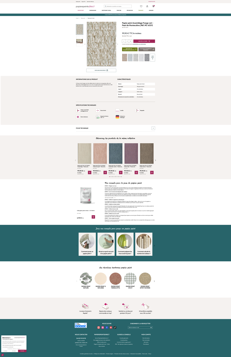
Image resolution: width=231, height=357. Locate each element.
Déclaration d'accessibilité (136, 353)
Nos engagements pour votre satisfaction (101, 340)
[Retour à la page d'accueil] (85, 7)
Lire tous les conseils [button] (109, 197)
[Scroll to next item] (154, 160)
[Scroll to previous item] (76, 160)
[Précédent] (84, 44)
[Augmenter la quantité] (130, 41)
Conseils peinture (123, 340)
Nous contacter (102, 346)
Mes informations (146, 338)
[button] (2, 355)
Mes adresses (146, 344)
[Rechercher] (105, 6)
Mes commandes (146, 340)
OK (151, 327)
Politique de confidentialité (99, 353)
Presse (150, 353)
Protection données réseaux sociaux (122, 353)
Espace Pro (83, 1)
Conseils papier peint (124, 338)
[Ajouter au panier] (89, 172)
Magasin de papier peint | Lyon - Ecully (102, 344)
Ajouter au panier (143, 41)
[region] (97, 48)
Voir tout (152, 58)
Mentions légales (109, 353)
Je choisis (14, 350)
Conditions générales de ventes (86, 353)
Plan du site (144, 353)
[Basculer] (153, 128)
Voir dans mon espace (100, 70)
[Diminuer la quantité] (123, 41)
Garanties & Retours (90, 1)
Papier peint (78, 1)
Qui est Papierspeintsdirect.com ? (101, 338)
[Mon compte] (147, 6)
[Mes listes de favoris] (141, 6)
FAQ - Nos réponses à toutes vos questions (124, 344)
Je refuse (5, 350)
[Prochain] (117, 44)
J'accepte (22, 350)
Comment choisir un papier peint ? (124, 342)
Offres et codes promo (101, 342)
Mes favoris (146, 342)
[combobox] (118, 6)
